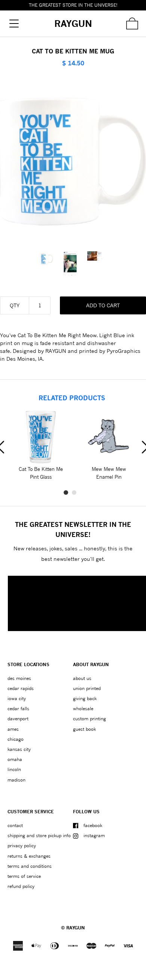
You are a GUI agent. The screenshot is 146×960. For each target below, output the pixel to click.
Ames (13, 729)
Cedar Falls (18, 708)
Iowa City (16, 698)
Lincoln (14, 769)
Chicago (15, 739)
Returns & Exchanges (29, 856)
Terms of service (24, 876)
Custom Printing (89, 718)
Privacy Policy (21, 845)
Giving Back (85, 698)
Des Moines (19, 678)
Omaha (14, 759)
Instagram (94, 835)
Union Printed (87, 688)
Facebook (92, 825)
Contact (15, 825)
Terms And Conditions (29, 866)
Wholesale (83, 708)
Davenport (17, 718)
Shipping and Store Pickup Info (39, 835)
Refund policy (20, 886)
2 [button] (74, 492)
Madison (16, 780)
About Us (82, 678)
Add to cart (103, 305)
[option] (49, 258)
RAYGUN (75, 928)
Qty (14, 305)
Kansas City (19, 749)
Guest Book (84, 729)
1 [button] (66, 492)
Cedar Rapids (20, 688)
